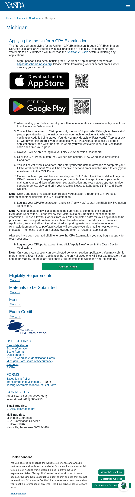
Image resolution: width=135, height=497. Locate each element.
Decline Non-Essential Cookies (111, 485)
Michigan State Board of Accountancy (30, 361)
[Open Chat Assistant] (123, 485)
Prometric (12, 364)
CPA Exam (35, 18)
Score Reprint (15, 351)
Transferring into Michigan (23, 381)
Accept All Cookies (111, 472)
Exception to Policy (18, 378)
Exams (21, 18)
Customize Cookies (111, 478)
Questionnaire (15, 354)
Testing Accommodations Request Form (31, 384)
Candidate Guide (77, 52)
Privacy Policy (18, 493)
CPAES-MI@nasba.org (21, 408)
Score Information (17, 348)
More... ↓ (15, 280)
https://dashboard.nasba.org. (34, 64)
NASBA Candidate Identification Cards (31, 357)
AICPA (11, 367)
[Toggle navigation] (128, 5)
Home (9, 18)
